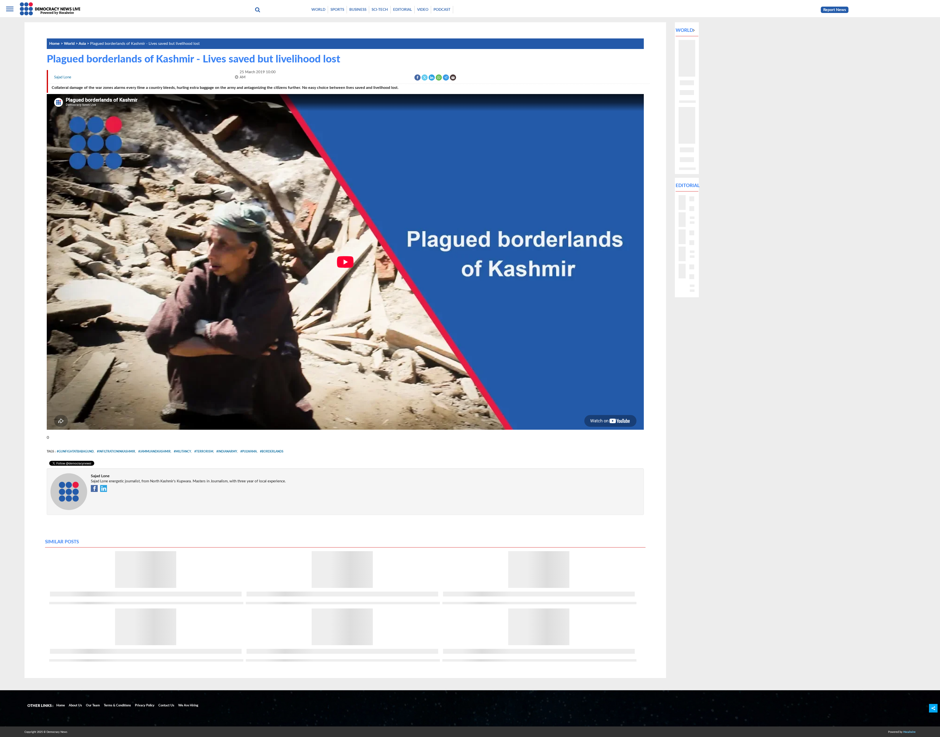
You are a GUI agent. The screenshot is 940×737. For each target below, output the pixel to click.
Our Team (93, 705)
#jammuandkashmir (154, 451)
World (318, 10)
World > (71, 44)
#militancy (182, 451)
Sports (337, 10)
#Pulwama (248, 451)
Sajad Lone (100, 476)
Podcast (442, 10)
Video (422, 10)
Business (357, 10)
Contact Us (166, 705)
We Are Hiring (188, 705)
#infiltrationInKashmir (116, 451)
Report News (834, 10)
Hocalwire (909, 732)
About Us (75, 705)
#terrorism (203, 451)
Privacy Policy (144, 705)
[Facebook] (418, 77)
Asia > (84, 44)
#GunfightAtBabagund (75, 451)
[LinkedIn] (432, 77)
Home (60, 705)
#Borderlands (271, 451)
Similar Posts (62, 542)
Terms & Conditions (117, 705)
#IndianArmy (226, 451)
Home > (56, 44)
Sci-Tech (380, 10)
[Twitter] (425, 77)
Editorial (402, 10)
